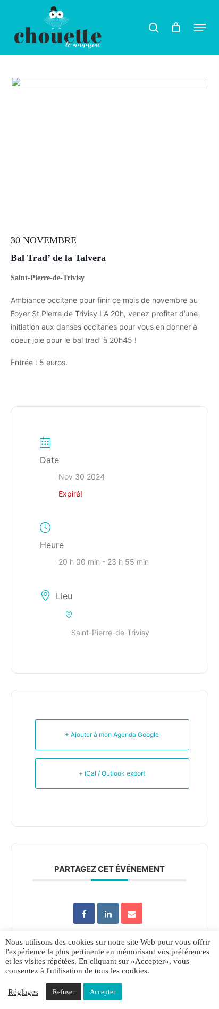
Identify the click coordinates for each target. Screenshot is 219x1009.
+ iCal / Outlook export (112, 773)
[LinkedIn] (108, 913)
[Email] (131, 913)
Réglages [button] (23, 992)
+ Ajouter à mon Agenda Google (112, 734)
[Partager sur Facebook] (84, 913)
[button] (200, 27)
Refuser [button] (63, 992)
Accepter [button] (102, 992)
